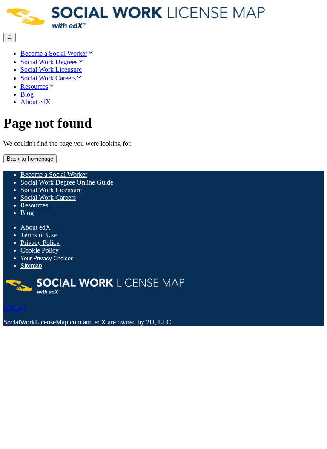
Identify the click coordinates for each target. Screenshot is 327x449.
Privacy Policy (40, 242)
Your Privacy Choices (47, 258)
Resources (34, 205)
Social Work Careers (48, 197)
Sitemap (31, 265)
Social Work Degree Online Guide (66, 182)
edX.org (14, 307)
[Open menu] (9, 37)
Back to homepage (30, 159)
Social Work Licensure (51, 189)
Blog (27, 212)
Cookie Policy (39, 250)
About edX (35, 227)
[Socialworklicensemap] (136, 28)
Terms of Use (38, 235)
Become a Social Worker (53, 174)
